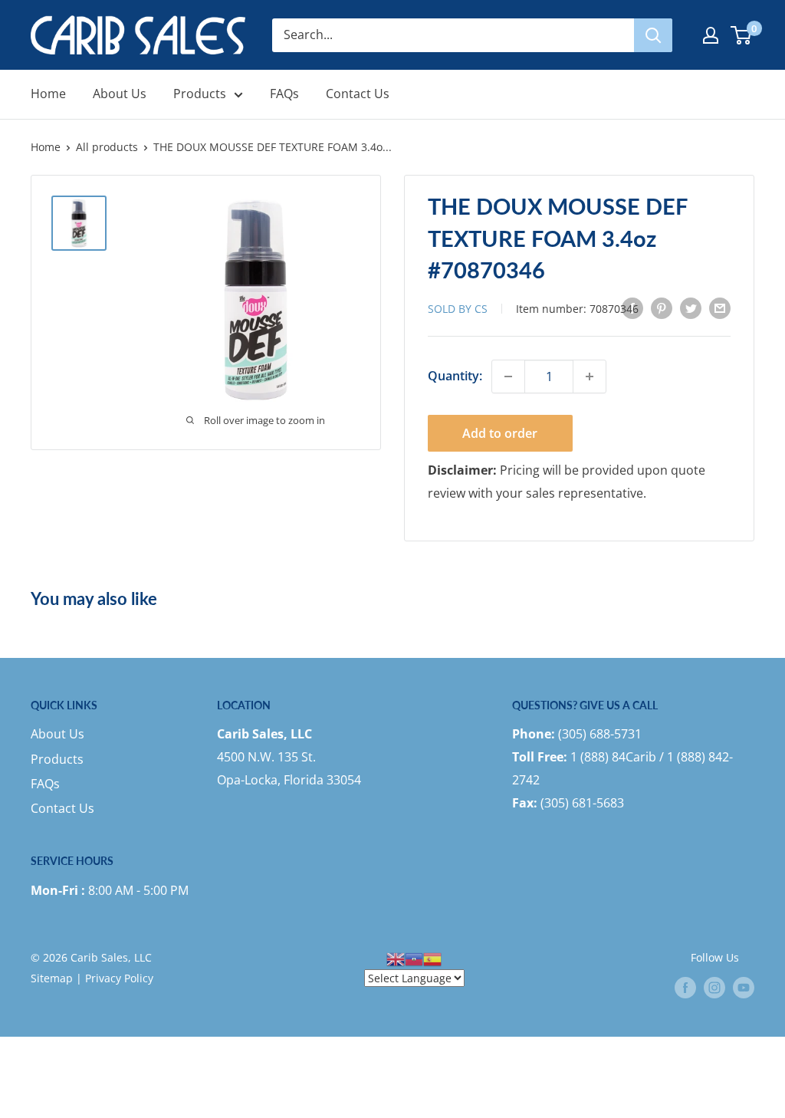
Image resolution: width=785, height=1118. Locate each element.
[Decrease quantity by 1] (508, 376)
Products (199, 93)
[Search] (653, 35)
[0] (741, 35)
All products (107, 147)
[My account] (710, 35)
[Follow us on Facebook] (685, 987)
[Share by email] (720, 307)
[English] (395, 957)
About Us (119, 93)
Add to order (499, 433)
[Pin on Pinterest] (661, 307)
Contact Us (357, 93)
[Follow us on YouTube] (743, 987)
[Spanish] (432, 957)
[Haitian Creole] (414, 957)
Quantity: (455, 375)
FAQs (284, 93)
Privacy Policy (119, 978)
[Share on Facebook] (632, 307)
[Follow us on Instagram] (714, 987)
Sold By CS (459, 308)
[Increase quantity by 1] (589, 376)
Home (48, 93)
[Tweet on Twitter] (690, 307)
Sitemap (52, 978)
